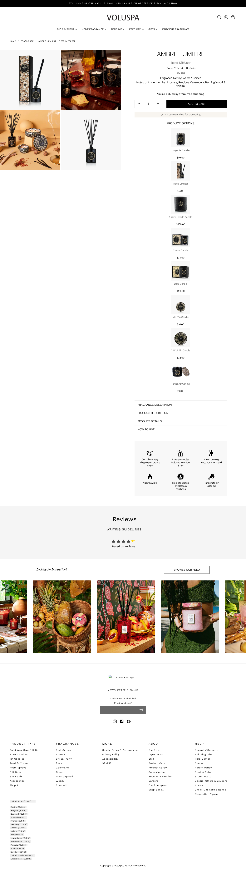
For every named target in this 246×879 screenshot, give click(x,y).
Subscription (157, 772)
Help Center (202, 759)
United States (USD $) (21, 801)
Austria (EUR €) (18, 807)
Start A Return (204, 772)
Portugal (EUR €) (18, 845)
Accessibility (110, 759)
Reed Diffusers (19, 763)
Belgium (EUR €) (18, 810)
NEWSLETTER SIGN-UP (122, 690)
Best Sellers (63, 750)
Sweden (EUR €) (18, 852)
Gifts (151, 29)
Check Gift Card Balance (210, 789)
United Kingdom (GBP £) (22, 855)
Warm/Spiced (64, 776)
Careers (153, 781)
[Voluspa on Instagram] (115, 722)
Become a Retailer (160, 776)
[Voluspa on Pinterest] (129, 722)
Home (13, 41)
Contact (200, 763)
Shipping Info (203, 754)
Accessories (17, 781)
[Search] (219, 17)
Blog (151, 759)
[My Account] (226, 17)
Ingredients (156, 754)
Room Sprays (18, 767)
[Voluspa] (123, 17)
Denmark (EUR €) (19, 814)
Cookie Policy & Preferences (120, 750)
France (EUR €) (18, 821)
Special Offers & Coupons (211, 781)
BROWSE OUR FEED (187, 569)
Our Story (155, 750)
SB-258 (106, 763)
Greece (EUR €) (18, 828)
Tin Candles (17, 759)
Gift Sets (15, 772)
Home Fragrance (92, 29)
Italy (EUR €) (17, 835)
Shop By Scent (66, 29)
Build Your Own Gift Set (24, 750)
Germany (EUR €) (19, 824)
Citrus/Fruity (64, 759)
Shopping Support (206, 750)
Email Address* (123, 703)
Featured (135, 29)
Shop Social (156, 789)
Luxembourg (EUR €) (20, 838)
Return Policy (203, 767)
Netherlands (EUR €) (20, 841)
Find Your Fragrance (175, 29)
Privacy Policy (111, 754)
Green (59, 772)
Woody (60, 781)
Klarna (199, 785)
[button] (233, 17)
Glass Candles (18, 754)
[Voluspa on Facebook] (122, 722)
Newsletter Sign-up (207, 794)
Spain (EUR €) (17, 848)
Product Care (157, 763)
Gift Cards (16, 776)
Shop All (15, 785)
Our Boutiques (157, 785)
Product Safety (158, 767)
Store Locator (203, 776)
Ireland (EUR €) (18, 831)
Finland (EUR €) (18, 817)
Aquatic (61, 754)
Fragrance (27, 41)
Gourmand (62, 767)
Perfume (116, 29)
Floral (59, 763)
